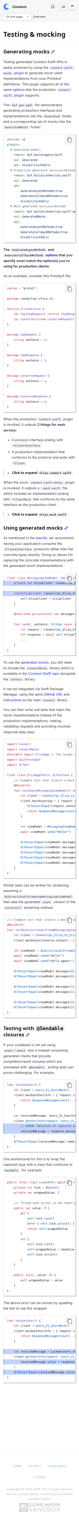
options (19, 89)
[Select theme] (63, 7)
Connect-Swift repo (43, 673)
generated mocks (34, 662)
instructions (12, 700)
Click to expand (41, 473)
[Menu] (72, 6)
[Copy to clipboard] (69, 140)
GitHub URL (53, 694)
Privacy (34, 1466)
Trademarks (56, 1466)
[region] (39, 188)
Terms (17, 1466)
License (39, 1477)
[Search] (53, 7)
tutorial (41, 538)
